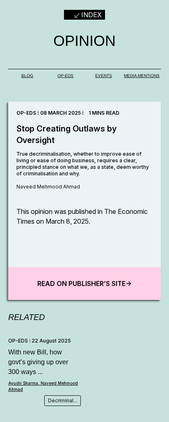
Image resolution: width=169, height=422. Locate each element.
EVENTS (103, 75)
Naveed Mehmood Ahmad (48, 187)
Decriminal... (62, 400)
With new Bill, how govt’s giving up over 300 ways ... (38, 362)
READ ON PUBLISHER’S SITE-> (84, 283)
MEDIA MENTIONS (142, 75)
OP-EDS (65, 75)
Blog (27, 75)
